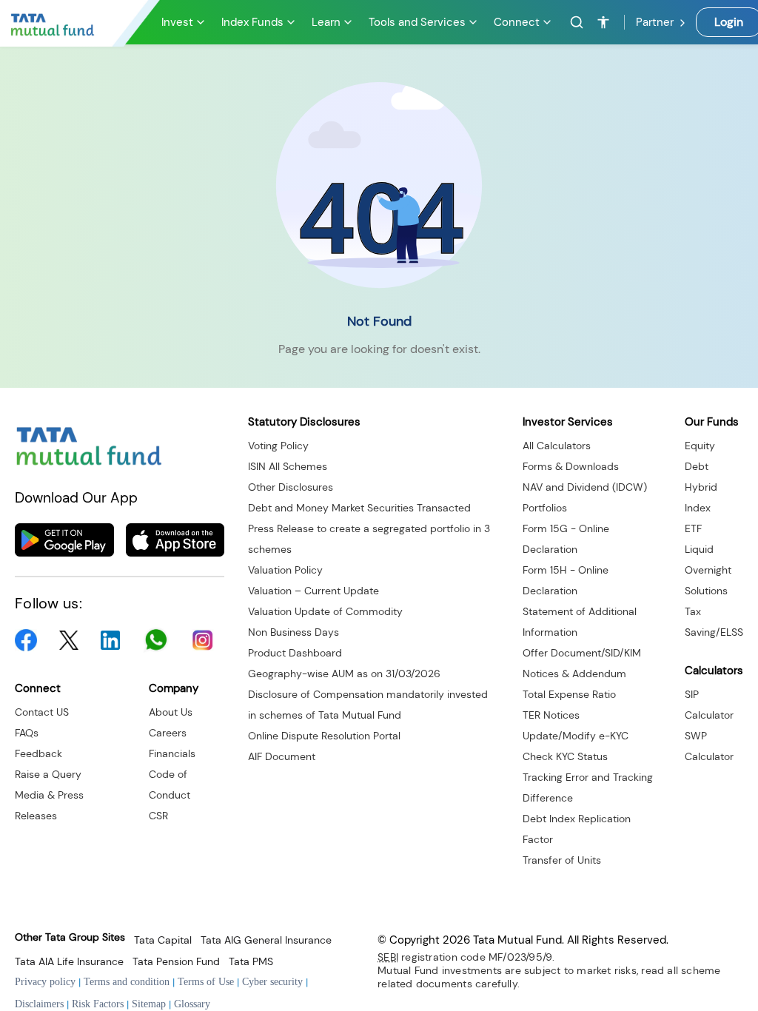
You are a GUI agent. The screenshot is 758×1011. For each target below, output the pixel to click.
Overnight (708, 570)
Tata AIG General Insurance (266, 940)
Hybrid (701, 487)
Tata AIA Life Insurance (69, 961)
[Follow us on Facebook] (26, 640)
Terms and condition (127, 981)
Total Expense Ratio (569, 694)
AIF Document (281, 756)
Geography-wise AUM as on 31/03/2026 (344, 673)
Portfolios (545, 507)
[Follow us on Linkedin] (110, 640)
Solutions (706, 590)
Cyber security (272, 981)
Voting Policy (278, 445)
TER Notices (551, 715)
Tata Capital (163, 940)
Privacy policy (45, 981)
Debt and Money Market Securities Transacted (359, 507)
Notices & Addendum (574, 673)
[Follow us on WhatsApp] (156, 640)
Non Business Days (293, 632)
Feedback (38, 753)
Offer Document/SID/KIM (582, 652)
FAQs (26, 732)
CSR (158, 815)
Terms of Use (206, 981)
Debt (696, 466)
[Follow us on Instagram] (203, 640)
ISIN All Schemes (287, 466)
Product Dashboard (295, 652)
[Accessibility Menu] (603, 22)
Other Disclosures (290, 487)
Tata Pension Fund (176, 961)
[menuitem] (184, 22)
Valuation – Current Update (313, 590)
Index (698, 507)
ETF (693, 528)
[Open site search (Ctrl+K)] (574, 22)
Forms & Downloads (571, 466)
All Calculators (557, 445)
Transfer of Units (562, 860)
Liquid (699, 549)
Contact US (42, 712)
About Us (170, 712)
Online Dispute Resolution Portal (324, 735)
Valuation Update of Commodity (325, 611)
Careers (168, 732)
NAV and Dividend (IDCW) (585, 487)
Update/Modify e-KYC (575, 735)
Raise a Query (48, 774)
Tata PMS (251, 961)
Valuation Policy (285, 570)
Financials (172, 753)
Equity (700, 445)
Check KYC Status (565, 756)
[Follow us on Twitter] (68, 641)
